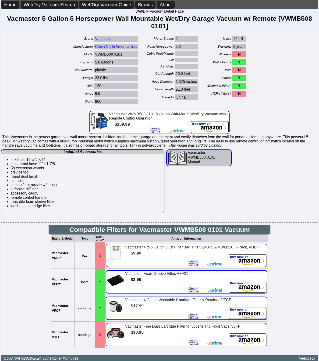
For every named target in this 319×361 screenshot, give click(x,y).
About (166, 4)
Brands (145, 4)
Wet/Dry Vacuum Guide (106, 4)
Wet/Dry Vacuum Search (49, 4)
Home (10, 4)
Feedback (307, 358)
